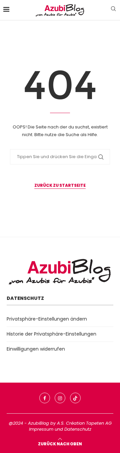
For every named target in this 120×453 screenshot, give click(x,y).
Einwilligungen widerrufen (36, 349)
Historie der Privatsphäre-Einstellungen (51, 334)
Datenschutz (77, 429)
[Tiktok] (75, 398)
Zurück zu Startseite (60, 185)
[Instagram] (60, 398)
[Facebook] (44, 398)
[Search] (113, 9)
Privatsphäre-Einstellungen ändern (47, 319)
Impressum (41, 429)
